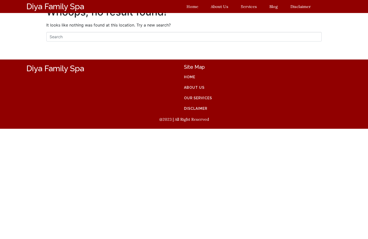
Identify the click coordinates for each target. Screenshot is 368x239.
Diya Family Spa (55, 6)
